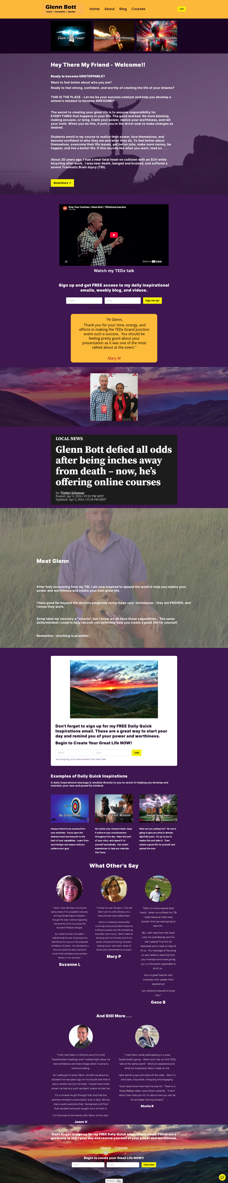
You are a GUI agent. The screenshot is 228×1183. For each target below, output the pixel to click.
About (109, 9)
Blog (123, 9)
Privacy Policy (123, 1172)
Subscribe (148, 1164)
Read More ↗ (62, 183)
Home (95, 9)
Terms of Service (106, 1172)
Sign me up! (152, 300)
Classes (121, 1148)
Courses (138, 9)
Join (181, 8)
